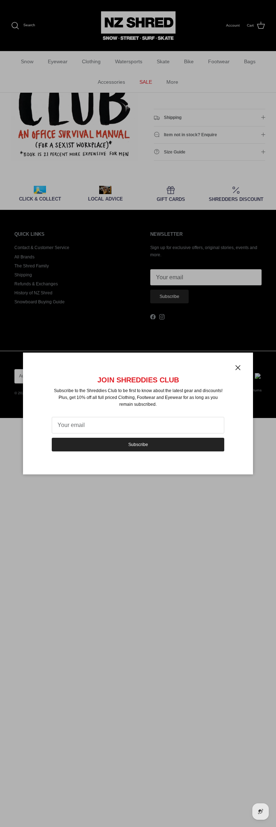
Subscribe (138, 444)
